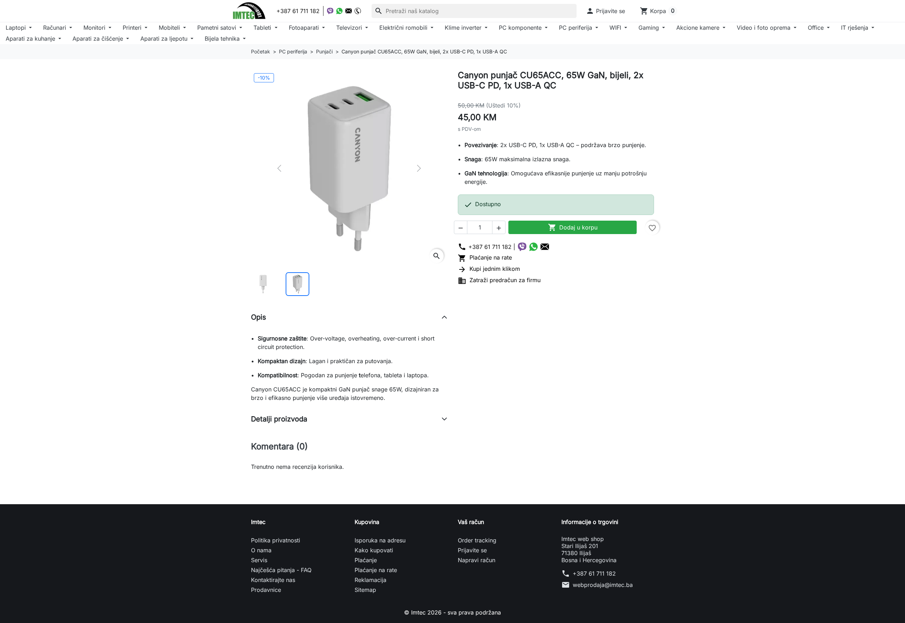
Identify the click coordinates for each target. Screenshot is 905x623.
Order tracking (477, 540)
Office (816, 27)
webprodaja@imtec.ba (603, 584)
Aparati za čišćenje (98, 38)
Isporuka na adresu (380, 540)
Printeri (133, 27)
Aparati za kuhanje (31, 38)
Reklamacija (370, 579)
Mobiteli (170, 27)
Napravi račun (476, 560)
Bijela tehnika (223, 38)
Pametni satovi (217, 27)
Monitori (95, 27)
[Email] (348, 11)
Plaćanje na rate (485, 257)
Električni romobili (404, 27)
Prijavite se (472, 550)
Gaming (649, 27)
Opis (258, 317)
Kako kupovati (374, 550)
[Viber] (330, 11)
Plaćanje (366, 560)
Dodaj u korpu (572, 227)
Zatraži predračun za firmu (499, 280)
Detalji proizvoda (279, 419)
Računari (55, 27)
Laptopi (17, 27)
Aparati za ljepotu (164, 38)
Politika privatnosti (275, 540)
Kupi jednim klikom (489, 268)
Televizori (350, 27)
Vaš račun (471, 521)
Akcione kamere (698, 27)
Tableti (263, 27)
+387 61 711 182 (594, 573)
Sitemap (365, 589)
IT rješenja (855, 27)
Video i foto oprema (764, 27)
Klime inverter (464, 27)
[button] (605, 11)
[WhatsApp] (339, 11)
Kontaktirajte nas (273, 579)
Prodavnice (266, 589)
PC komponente (521, 27)
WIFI (616, 27)
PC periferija (576, 27)
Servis (259, 560)
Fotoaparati (305, 27)
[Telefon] (358, 11)
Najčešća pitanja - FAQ (281, 569)
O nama (261, 550)
